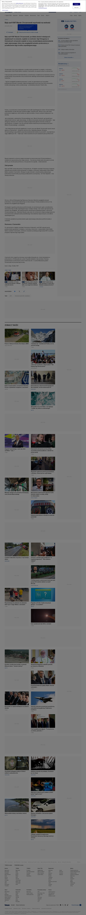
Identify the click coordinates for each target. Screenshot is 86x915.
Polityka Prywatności (5, 10)
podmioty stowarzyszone (19, 3)
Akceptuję (76, 4)
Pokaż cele (76, 7)
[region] (43, 6)
